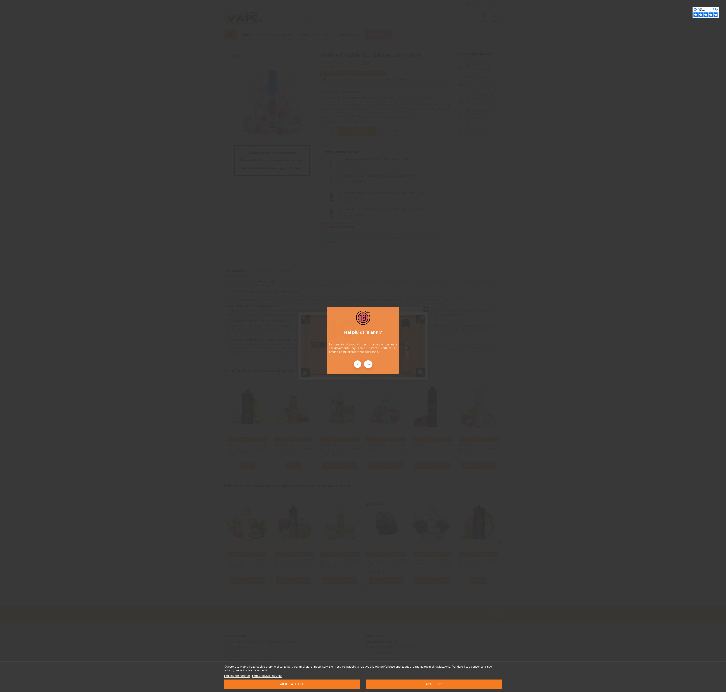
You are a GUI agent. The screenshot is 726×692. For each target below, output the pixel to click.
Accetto (433, 684)
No (368, 364)
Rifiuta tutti (292, 684)
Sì (357, 364)
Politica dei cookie (237, 675)
